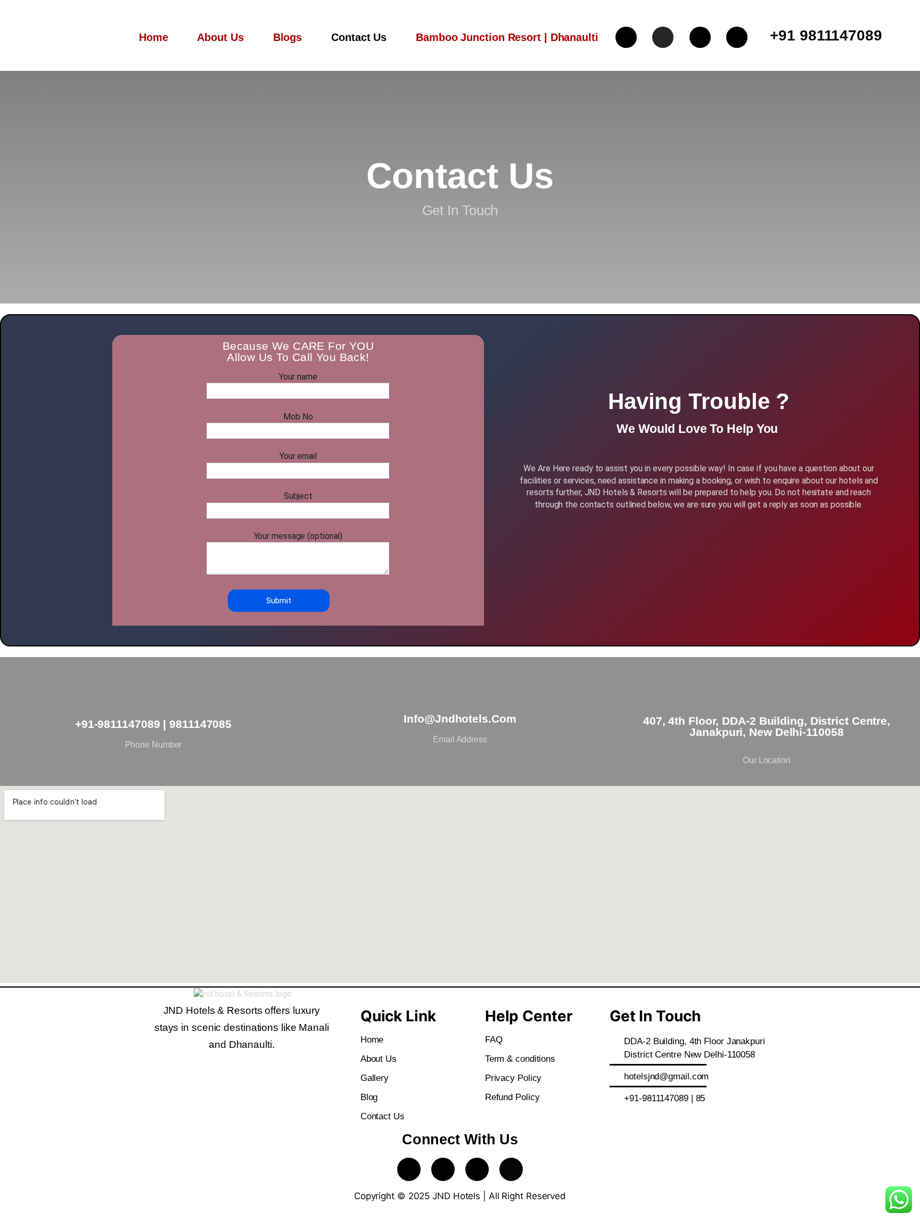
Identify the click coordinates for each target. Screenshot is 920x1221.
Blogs (287, 37)
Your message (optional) (298, 536)
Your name (298, 377)
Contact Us (359, 37)
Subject (298, 496)
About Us (220, 37)
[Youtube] (700, 37)
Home (153, 37)
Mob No (298, 417)
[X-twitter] (737, 37)
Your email (298, 456)
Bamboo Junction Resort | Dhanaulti (507, 37)
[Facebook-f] (409, 1169)
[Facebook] (626, 37)
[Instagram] (662, 37)
